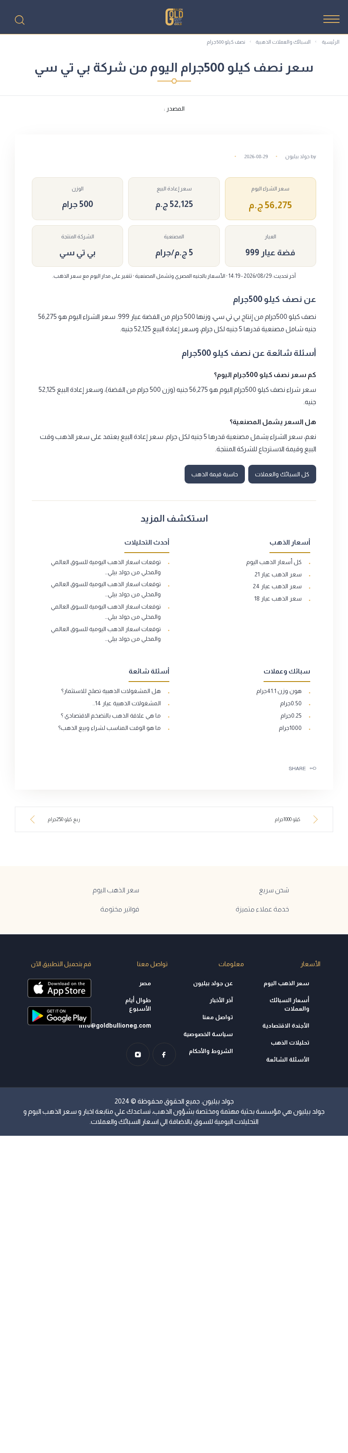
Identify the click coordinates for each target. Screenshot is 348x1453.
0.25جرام (291, 715)
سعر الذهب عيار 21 (278, 574)
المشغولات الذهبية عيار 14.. (127, 703)
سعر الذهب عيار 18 (278, 598)
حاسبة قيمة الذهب (214, 474)
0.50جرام (291, 703)
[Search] (19, 20)
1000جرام (290, 727)
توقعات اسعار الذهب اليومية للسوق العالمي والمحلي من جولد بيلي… (106, 567)
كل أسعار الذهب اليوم (274, 562)
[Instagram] (138, 1054)
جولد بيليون (297, 156)
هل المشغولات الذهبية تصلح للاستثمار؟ (111, 690)
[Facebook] (164, 1054)
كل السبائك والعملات (282, 474)
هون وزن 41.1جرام (279, 690)
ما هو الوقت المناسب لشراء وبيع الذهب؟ (109, 727)
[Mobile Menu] (331, 19)
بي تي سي (77, 252)
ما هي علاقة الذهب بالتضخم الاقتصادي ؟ (111, 715)
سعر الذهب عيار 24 (277, 586)
